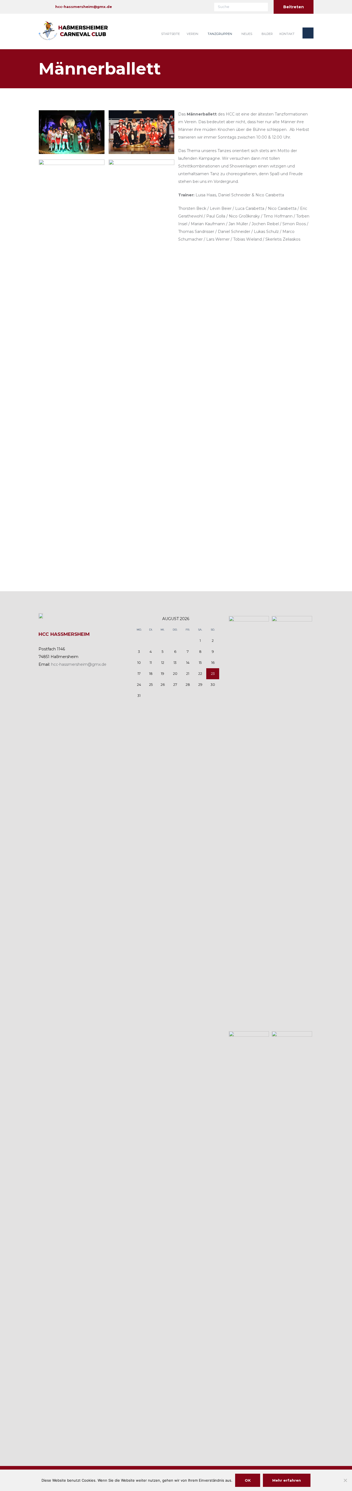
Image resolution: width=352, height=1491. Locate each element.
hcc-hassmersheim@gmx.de (83, 6)
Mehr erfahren (286, 1480)
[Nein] (345, 1480)
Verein (192, 34)
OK (248, 1480)
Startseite (170, 34)
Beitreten (293, 6)
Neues (246, 34)
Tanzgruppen (220, 34)
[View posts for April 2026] (139, 619)
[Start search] (264, 6)
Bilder (267, 34)
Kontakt (287, 34)
